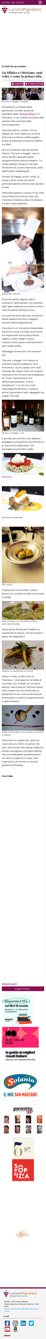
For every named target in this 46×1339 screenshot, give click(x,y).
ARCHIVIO (20, 2)
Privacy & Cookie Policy (12, 1309)
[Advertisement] (23, 39)
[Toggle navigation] (40, 2)
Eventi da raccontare (14, 66)
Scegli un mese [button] (22, 989)
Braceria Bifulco (28, 114)
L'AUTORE (5, 2)
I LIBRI (13, 2)
